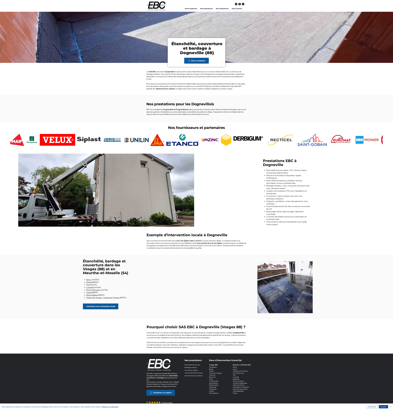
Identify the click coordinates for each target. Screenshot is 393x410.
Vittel (88, 292)
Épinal (88, 282)
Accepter (383, 407)
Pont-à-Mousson (93, 290)
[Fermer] (390, 406)
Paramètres (372, 407)
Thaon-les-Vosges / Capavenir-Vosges (102, 297)
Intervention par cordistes (194, 376)
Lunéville (90, 287)
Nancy (89, 279)
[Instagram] (236, 4)
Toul (88, 285)
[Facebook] (239, 4)
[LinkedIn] (243, 4)
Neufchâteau (92, 295)
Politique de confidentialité (109, 407)
